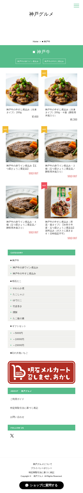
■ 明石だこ (15, 281)
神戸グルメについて (41, 464)
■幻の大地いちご (19, 353)
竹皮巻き (17, 306)
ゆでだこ (17, 300)
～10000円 (18, 339)
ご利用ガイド (17, 399)
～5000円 (18, 333)
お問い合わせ (17, 417)
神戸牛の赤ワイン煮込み (28, 61)
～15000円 (18, 345)
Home (35, 41)
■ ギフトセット (18, 326)
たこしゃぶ (18, 294)
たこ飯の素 (18, 318)
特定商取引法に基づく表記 (24, 408)
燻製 (15, 312)
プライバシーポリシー (41, 468)
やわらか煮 (18, 288)
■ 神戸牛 (14, 260)
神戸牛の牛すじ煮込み (54, 61)
